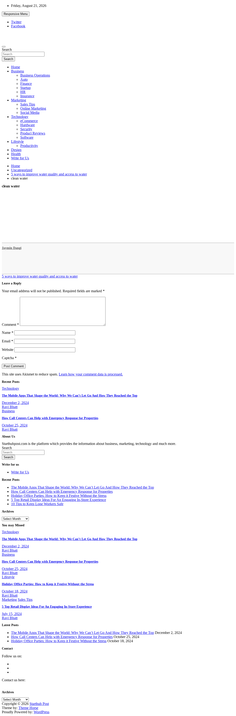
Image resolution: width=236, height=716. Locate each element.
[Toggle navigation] (4, 46)
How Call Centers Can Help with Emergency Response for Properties (50, 418)
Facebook (18, 26)
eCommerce (29, 121)
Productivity (29, 146)
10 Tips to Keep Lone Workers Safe (37, 504)
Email (7, 341)
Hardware (27, 125)
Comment (10, 324)
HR (23, 92)
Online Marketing (33, 108)
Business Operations (35, 75)
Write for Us (20, 158)
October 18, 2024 (14, 591)
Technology (19, 117)
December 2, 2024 (15, 403)
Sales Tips (27, 104)
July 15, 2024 (12, 614)
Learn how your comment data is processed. (91, 374)
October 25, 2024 (14, 425)
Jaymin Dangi (11, 248)
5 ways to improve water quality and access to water (40, 276)
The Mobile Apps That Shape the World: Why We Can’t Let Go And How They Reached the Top (69, 395)
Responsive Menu (16, 14)
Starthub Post (39, 704)
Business (17, 71)
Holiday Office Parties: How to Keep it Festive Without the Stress (58, 496)
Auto (24, 79)
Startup (25, 88)
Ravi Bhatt (10, 407)
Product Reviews (32, 133)
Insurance (27, 96)
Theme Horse (28, 708)
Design (16, 150)
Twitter (16, 22)
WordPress (41, 712)
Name (7, 333)
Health (16, 154)
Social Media (29, 113)
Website (7, 350)
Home (15, 67)
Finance (26, 84)
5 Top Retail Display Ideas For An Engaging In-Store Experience (58, 500)
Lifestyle (17, 141)
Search (7, 50)
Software (26, 137)
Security (26, 129)
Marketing (18, 100)
